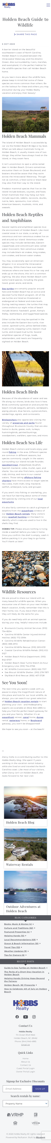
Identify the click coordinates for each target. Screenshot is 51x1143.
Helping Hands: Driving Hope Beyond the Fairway (24, 979)
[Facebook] (17, 1017)
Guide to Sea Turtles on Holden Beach (25, 968)
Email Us (25, 1044)
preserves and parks (24, 423)
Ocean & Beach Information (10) (21, 943)
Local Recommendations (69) (20, 939)
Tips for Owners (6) (14, 955)
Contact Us (25, 1065)
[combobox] (25, 1103)
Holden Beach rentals (18, 514)
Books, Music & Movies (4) (18, 924)
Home (25, 1058)
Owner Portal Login (25, 1071)
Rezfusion (22, 1137)
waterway (14, 720)
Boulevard (36, 720)
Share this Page (27, 34)
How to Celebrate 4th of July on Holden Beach (25, 990)
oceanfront (27, 510)
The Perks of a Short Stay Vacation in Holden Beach (24, 973)
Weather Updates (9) (15, 951)
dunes (40, 717)
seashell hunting (17, 517)
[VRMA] (35, 1123)
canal (26, 717)
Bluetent (40, 1137)
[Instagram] (34, 1017)
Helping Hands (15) (14, 935)
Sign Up (40, 1089)
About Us (25, 1062)
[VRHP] (15, 1115)
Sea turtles (8, 288)
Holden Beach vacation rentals (21, 701)
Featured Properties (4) (17, 932)
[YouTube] (25, 1017)
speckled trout (10, 465)
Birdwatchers (9, 420)
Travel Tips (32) (12, 947)
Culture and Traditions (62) (18, 928)
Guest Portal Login (26, 1068)
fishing (12, 452)
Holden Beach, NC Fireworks (19, 985)
